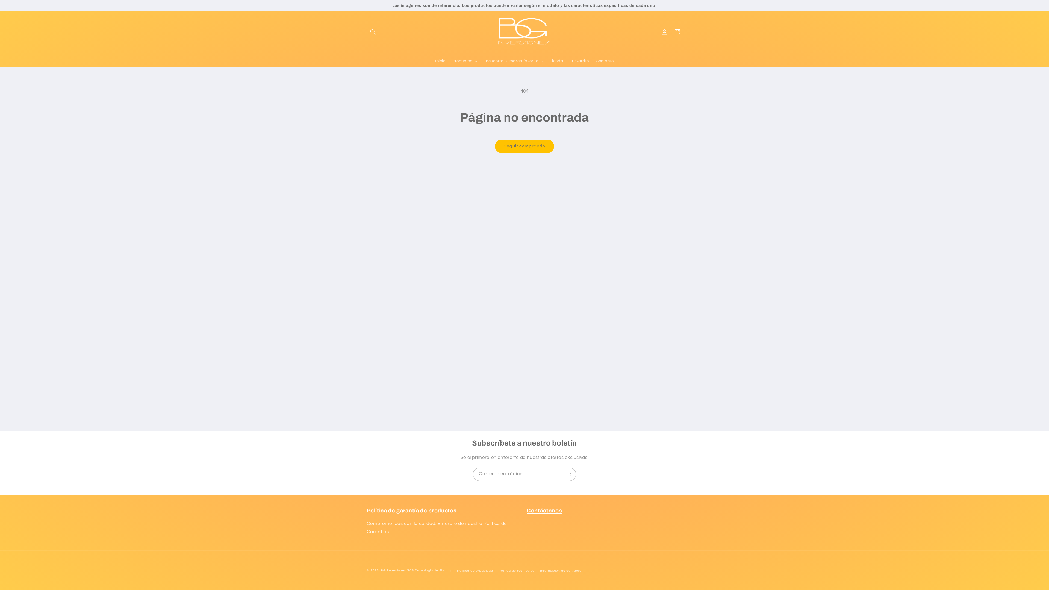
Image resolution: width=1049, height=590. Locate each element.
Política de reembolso (516, 570)
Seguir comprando (525, 146)
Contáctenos (544, 511)
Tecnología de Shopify (433, 570)
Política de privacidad (475, 570)
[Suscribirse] (569, 474)
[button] (373, 31)
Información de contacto (561, 570)
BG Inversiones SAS (397, 570)
